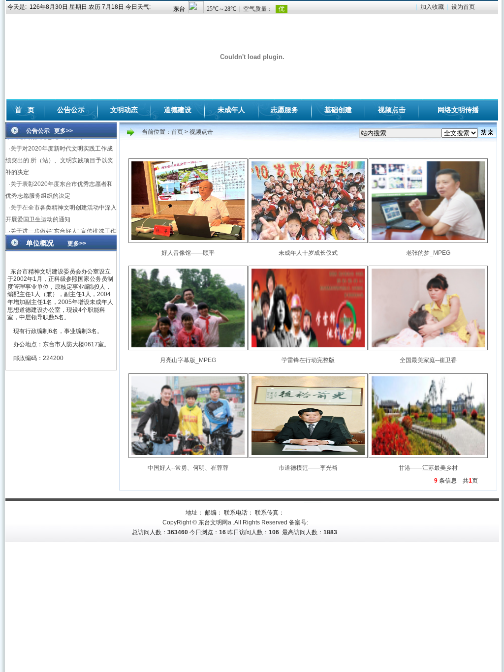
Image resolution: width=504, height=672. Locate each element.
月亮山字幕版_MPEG (188, 360)
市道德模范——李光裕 (308, 467)
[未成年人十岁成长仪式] (308, 241)
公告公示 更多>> (46, 130)
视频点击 (392, 110)
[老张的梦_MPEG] (428, 241)
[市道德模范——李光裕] (308, 456)
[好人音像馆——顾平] (188, 241)
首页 (177, 131)
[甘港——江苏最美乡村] (428, 456)
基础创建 (338, 110)
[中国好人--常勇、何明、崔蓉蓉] (188, 456)
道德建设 (177, 110)
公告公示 (71, 110)
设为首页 (463, 6)
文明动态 (124, 110)
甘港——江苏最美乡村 (428, 467)
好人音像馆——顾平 (188, 252)
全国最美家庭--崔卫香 (428, 360)
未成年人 (231, 110)
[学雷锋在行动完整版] (308, 348)
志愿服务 (284, 110)
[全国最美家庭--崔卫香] (428, 348)
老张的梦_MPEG (428, 252)
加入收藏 (432, 6)
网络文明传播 (458, 110)
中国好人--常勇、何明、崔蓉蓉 (188, 467)
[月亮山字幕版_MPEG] (188, 348)
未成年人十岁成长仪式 (308, 252)
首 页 (24, 110)
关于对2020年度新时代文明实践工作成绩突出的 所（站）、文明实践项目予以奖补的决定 (59, 151)
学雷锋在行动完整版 (308, 360)
